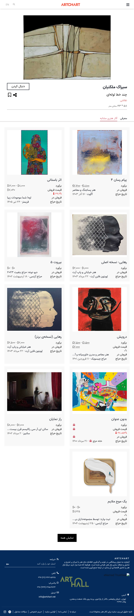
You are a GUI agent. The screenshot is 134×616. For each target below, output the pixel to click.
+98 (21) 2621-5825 (46, 577)
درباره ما (73, 611)
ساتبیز (26, 433)
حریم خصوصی (36, 611)
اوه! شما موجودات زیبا (19, 197)
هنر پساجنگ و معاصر (84, 190)
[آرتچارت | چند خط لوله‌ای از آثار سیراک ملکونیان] (67, 47)
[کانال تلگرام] (10, 611)
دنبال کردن (18, 86)
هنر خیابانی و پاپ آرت (84, 272)
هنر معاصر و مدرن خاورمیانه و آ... (90, 354)
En (7, 4)
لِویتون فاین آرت (99, 276)
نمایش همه (67, 538)
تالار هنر (104, 611)
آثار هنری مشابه (108, 118)
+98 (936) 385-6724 (46, 587)
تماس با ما (62, 611)
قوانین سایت (50, 611)
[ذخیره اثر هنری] (9, 95)
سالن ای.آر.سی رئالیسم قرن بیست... (27, 429)
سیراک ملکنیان (115, 87)
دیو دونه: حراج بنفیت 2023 (22, 272)
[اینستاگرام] (5, 611)
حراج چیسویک (99, 359)
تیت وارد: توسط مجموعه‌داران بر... (91, 519)
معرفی (123, 118)
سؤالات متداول (20, 611)
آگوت (90, 194)
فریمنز (25, 202)
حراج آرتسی (35, 276)
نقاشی (123, 100)
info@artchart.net (47, 597)
